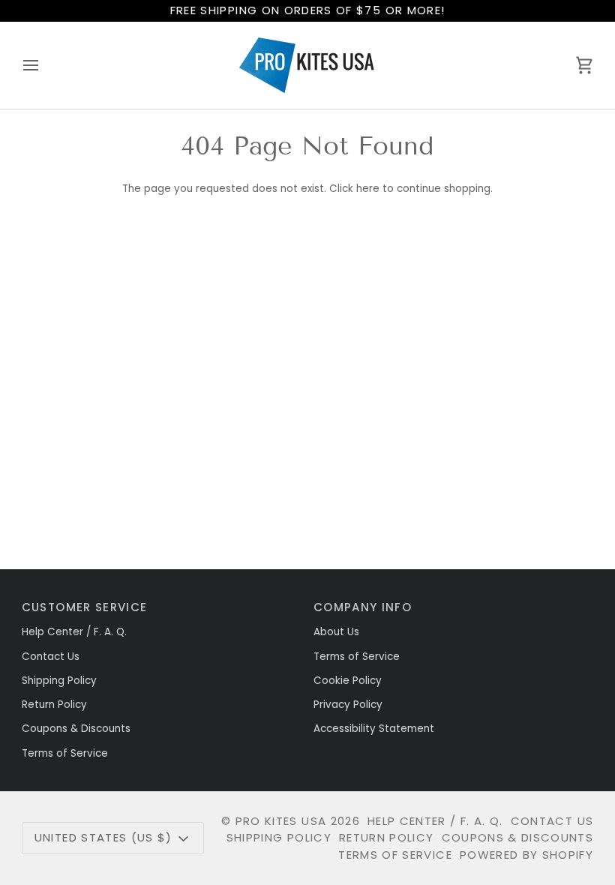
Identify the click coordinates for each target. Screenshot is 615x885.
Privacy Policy (348, 705)
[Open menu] (44, 65)
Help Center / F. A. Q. (74, 632)
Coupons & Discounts (76, 729)
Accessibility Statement (374, 729)
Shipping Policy (59, 681)
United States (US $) (103, 837)
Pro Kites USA (281, 821)
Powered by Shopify (526, 854)
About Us (336, 632)
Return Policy (54, 705)
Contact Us (51, 657)
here (368, 189)
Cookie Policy (348, 681)
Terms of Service (65, 753)
